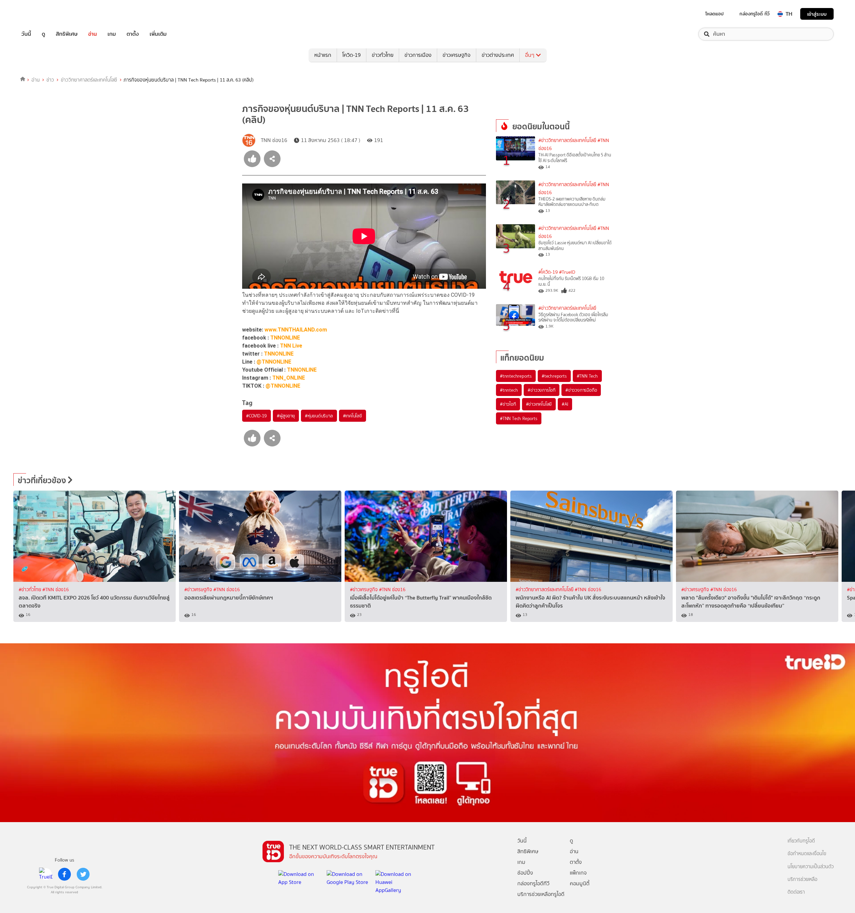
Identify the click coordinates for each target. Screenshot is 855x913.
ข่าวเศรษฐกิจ (457, 55)
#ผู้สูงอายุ (286, 415)
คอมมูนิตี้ (579, 883)
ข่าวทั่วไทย (382, 55)
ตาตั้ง (133, 34)
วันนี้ (26, 34)
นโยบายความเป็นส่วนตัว (811, 866)
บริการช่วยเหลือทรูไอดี (540, 894)
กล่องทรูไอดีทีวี (533, 883)
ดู (43, 34)
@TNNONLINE (273, 362)
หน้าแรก (322, 55)
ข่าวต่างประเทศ (498, 55)
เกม (112, 34)
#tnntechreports (516, 376)
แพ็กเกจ (578, 873)
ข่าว (50, 80)
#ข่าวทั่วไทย (30, 589)
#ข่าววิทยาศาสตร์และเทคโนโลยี (567, 140)
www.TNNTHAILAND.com (296, 330)
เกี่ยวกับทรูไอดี (801, 840)
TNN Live (291, 346)
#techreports (554, 376)
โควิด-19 (351, 55)
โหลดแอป (714, 13)
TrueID (41, 14)
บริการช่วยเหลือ (802, 879)
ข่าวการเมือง (418, 55)
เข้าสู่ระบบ (817, 14)
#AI (565, 404)
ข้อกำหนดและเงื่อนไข (807, 853)
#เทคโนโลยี (352, 415)
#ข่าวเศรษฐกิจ (198, 589)
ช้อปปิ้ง (525, 873)
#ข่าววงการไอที (541, 390)
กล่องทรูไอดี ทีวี (754, 13)
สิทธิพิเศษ (66, 34)
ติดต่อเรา (796, 892)
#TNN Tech (587, 376)
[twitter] (83, 874)
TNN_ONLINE (288, 378)
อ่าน (92, 34)
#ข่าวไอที (508, 404)
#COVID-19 (256, 415)
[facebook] (64, 874)
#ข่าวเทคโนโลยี (539, 404)
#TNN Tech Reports (518, 418)
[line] (45, 874)
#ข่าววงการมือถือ (581, 390)
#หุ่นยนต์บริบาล (319, 415)
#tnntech (509, 390)
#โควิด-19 (548, 272)
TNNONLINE (285, 338)
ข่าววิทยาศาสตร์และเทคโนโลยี (89, 80)
